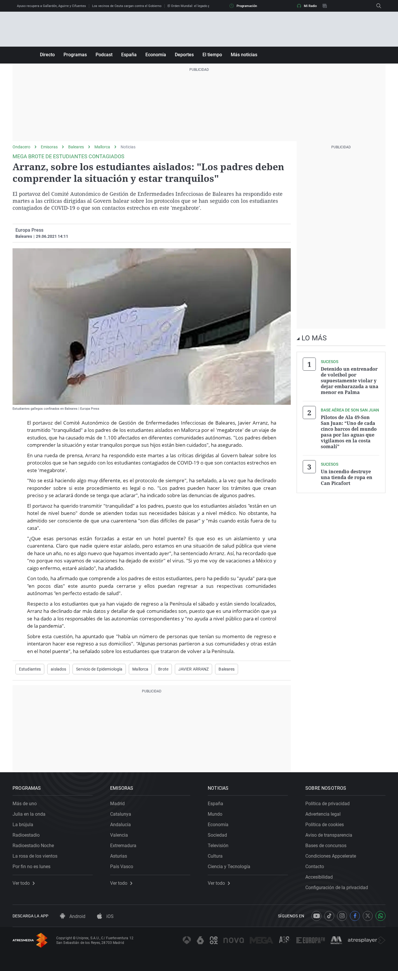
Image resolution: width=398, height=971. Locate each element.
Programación (247, 6)
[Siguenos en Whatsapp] (380, 916)
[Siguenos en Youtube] (316, 916)
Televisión (218, 845)
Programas (75, 54)
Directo (47, 54)
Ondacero (21, 147)
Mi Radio (310, 6)
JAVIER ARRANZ (193, 669)
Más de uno (25, 803)
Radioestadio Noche (33, 845)
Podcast (104, 54)
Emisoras (49, 147)
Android (76, 916)
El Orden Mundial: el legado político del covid (200, 6)
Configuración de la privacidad (336, 887)
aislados (58, 669)
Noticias (128, 147)
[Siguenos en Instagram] (342, 916)
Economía (155, 54)
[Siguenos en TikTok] (329, 916)
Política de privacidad (327, 803)
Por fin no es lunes (31, 866)
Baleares (76, 147)
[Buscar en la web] (379, 6)
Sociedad (217, 835)
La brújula (23, 824)
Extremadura (123, 845)
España (129, 54)
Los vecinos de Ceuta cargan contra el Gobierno (126, 6)
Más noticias (244, 54)
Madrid (117, 803)
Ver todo (21, 883)
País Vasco (121, 866)
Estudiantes (30, 669)
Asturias (118, 856)
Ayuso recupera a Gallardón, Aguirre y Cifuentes (51, 6)
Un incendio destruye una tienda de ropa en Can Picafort (346, 477)
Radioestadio (26, 835)
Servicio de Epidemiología (99, 669)
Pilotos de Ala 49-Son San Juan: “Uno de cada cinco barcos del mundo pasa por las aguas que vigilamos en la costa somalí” (349, 432)
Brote (163, 669)
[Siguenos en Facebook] (355, 916)
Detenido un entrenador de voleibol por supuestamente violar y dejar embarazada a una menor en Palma (349, 380)
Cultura (215, 856)
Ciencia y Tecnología (229, 866)
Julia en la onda (29, 814)
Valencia (119, 835)
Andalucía (120, 824)
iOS (109, 916)
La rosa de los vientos (35, 856)
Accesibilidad (319, 877)
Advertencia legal (323, 814)
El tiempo (212, 54)
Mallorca (102, 147)
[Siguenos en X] (368, 916)
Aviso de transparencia (328, 835)
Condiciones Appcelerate (330, 856)
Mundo (215, 814)
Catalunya (120, 814)
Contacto (314, 866)
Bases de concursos (325, 845)
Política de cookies (324, 824)
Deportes (184, 54)
